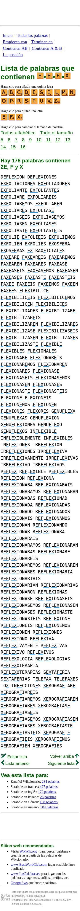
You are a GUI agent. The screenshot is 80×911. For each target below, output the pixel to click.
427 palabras (49, 787)
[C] (19, 95)
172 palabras (47, 792)
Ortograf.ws (19, 883)
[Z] (57, 103)
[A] (4, 95)
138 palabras (49, 802)
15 (13, 146)
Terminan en (42, 41)
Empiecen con (15, 41)
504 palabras (49, 807)
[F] (12, 119)
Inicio (8, 35)
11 (48, 139)
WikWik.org (28, 851)
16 (23, 146)
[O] (4, 103)
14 (3, 146)
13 (67, 139)
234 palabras (51, 781)
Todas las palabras (32, 35)
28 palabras (48, 797)
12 (58, 139)
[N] (72, 95)
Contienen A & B (47, 48)
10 (39, 139)
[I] (50, 95)
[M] (65, 95)
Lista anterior (17, 763)
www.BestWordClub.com (29, 864)
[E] (34, 95)
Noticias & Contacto (31, 903)
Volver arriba (62, 756)
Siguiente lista (62, 763)
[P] (12, 103)
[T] (34, 103)
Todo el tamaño (56, 132)
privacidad (39, 895)
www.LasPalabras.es (25, 874)
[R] (19, 103)
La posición (13, 54)
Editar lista (16, 756)
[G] (42, 95)
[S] (27, 103)
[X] (19, 119)
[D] (27, 95)
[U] (42, 103)
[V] (50, 103)
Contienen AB (15, 48)
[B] (12, 95)
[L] (57, 95)
